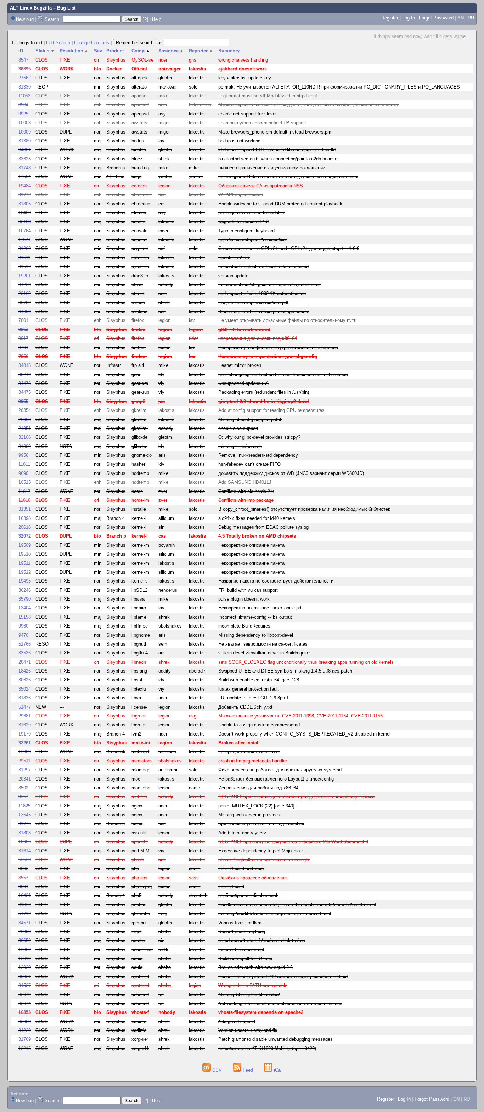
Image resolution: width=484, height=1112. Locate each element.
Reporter (201, 50)
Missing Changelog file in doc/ (249, 994)
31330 (24, 87)
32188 (24, 221)
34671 (24, 922)
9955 (23, 401)
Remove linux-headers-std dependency (258, 455)
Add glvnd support (236, 1021)
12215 (24, 1048)
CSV (217, 1070)
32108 (24, 437)
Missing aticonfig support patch (250, 419)
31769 (24, 1039)
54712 (24, 913)
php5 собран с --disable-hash (248, 895)
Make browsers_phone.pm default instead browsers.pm (274, 132)
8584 (23, 104)
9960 (23, 626)
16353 (24, 1012)
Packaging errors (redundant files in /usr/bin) (263, 392)
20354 (24, 410)
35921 (24, 976)
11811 (24, 464)
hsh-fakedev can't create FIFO (249, 464)
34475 (24, 392)
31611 (24, 257)
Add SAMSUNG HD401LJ (244, 482)
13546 (24, 814)
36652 (24, 940)
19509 (24, 545)
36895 (24, 69)
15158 (24, 617)
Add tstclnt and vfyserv (242, 832)
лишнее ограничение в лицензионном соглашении (271, 167)
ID (20, 50)
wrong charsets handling (243, 60)
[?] (145, 19)
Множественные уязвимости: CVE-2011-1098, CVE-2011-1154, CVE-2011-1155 (300, 716)
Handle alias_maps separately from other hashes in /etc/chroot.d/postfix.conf (297, 904)
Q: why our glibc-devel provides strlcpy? (259, 437)
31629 (24, 724)
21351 (24, 428)
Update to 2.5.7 (234, 257)
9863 (23, 329)
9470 (23, 635)
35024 (24, 689)
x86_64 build (231, 886)
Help (156, 19)
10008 (24, 122)
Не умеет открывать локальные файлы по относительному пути (287, 320)
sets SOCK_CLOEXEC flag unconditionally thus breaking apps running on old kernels (306, 662)
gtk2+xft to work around (244, 329)
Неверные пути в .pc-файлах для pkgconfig (267, 356)
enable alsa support (238, 428)
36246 (24, 590)
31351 (24, 509)
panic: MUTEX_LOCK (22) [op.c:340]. (257, 806)
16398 (24, 518)
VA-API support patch (240, 194)
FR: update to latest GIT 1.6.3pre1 (253, 697)
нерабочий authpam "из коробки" (252, 239)
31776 (24, 823)
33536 (24, 653)
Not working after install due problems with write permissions (280, 1003)
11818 (24, 500)
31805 (24, 203)
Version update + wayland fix (247, 1030)
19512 (24, 572)
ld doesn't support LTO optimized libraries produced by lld (277, 149)
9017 (23, 338)
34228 (24, 284)
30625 (24, 679)
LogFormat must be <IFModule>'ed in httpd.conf (267, 95)
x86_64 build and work (241, 868)
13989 (24, 751)
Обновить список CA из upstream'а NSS (260, 185)
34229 (24, 1030)
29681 (24, 716)
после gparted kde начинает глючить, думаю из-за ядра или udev (288, 176)
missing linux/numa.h (240, 446)
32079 (24, 994)
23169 (24, 293)
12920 (24, 967)
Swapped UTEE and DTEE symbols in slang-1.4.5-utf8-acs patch (285, 671)
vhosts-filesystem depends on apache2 (260, 1012)
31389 (24, 446)
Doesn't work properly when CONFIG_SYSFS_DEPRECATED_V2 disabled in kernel (304, 734)
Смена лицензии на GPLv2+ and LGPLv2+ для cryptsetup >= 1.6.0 (288, 248)
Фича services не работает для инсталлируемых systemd (280, 769)
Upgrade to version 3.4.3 (243, 221)
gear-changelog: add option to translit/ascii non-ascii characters (283, 374)
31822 (24, 904)
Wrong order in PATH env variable (252, 985)
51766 (24, 644)
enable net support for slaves (248, 114)
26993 (24, 931)
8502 (23, 787)
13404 (24, 608)
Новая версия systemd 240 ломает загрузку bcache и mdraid (283, 976)
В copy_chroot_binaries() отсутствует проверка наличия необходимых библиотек (304, 509)
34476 (24, 383)
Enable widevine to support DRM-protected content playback (280, 203)
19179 (24, 734)
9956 (23, 455)
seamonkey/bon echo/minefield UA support (262, 122)
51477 (24, 707)
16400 (24, 212)
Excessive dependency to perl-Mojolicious (261, 850)
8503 (23, 868)
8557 (23, 877)
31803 (24, 832)
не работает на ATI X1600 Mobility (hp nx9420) (267, 1048)
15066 (24, 841)
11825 (24, 806)
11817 (24, 491)
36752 (24, 302)
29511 (24, 761)
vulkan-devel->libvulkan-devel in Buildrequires (265, 653)
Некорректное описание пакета (251, 545)
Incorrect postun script (241, 949)
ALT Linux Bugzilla (31, 8)
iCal (277, 1070)
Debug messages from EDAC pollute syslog (263, 527)
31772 (24, 194)
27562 (24, 77)
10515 (24, 482)
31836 (24, 697)
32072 (24, 536)
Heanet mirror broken (239, 365)
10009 (24, 132)
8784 (23, 347)
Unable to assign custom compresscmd (259, 724)
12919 (24, 958)
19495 (24, 581)
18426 (24, 671)
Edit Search (58, 42)
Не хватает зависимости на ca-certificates (263, 644)
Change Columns (91, 42)
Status (45, 50)
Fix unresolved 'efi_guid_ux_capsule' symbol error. (269, 284)
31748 (24, 167)
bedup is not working (239, 140)
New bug (25, 19)
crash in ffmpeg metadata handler (252, 761)
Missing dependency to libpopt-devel (255, 635)
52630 (24, 859)
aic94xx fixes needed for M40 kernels (256, 518)
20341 (24, 779)
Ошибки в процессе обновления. (253, 877)
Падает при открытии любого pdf (253, 302)
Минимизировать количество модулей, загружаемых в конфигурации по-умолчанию (308, 104)
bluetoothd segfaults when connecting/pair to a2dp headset (278, 158)
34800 (24, 311)
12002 (24, 949)
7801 (23, 320)
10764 (24, 230)
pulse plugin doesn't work (244, 599)
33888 (24, 1021)
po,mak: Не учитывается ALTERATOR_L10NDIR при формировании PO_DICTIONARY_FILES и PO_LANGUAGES (339, 87)
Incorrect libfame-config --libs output (255, 617)
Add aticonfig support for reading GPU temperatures (271, 410)
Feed (247, 1070)
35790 (24, 599)
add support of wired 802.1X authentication (262, 293)
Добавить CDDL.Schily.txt (245, 707)
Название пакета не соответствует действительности (275, 581)
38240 (24, 374)
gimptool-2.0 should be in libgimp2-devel (263, 401)
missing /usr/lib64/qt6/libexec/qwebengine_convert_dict (274, 913)
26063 (24, 419)
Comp (140, 50)
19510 (24, 554)
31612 (24, 266)
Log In (408, 18)
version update (233, 275)
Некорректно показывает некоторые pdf (260, 608)
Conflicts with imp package (246, 500)
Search (52, 19)
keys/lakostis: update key (244, 77)
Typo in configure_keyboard (246, 230)
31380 (24, 140)
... (470, 36)
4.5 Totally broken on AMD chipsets (257, 536)
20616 (24, 527)
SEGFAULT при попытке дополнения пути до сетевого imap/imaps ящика (296, 796)
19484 (24, 185)
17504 (24, 176)
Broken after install (239, 742)
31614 (24, 850)
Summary (229, 50)
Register (389, 18)
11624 (24, 239)
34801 (24, 149)
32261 (24, 742)
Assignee (171, 50)
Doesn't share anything (241, 931)
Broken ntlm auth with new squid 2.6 (255, 967)
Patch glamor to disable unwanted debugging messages (275, 1039)
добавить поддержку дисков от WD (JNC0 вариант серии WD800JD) (291, 473)
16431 (24, 895)
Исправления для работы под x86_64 (258, 787)
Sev (98, 50)
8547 (23, 60)
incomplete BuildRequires (244, 626)
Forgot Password (436, 18)
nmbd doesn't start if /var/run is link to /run (261, 940)
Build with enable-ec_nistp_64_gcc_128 (258, 679)
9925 (23, 114)
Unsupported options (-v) (243, 383)
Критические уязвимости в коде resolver (261, 823)
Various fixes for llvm (239, 922)
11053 (24, 95)
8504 (23, 886)
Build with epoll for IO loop (245, 958)
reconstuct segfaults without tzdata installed (263, 266)
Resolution (74, 50)
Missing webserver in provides (249, 814)
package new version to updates (251, 212)
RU (471, 18)
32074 (24, 1003)
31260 (24, 248)
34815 (24, 365)
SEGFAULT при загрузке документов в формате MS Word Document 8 (293, 841)
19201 (24, 275)
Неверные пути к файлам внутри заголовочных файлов (278, 347)
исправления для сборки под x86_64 (257, 338)
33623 (24, 158)
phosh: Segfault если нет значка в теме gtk (264, 859)
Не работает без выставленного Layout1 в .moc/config (276, 779)
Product (115, 50)
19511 (24, 563)
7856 (23, 356)
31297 (24, 769)
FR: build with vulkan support (248, 590)
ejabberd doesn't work (242, 69)
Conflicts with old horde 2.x (246, 491)
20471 (24, 662)
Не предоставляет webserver (249, 751)
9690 (23, 473)
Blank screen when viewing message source (263, 311)
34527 (24, 985)
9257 (23, 796)
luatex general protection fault (248, 689)
